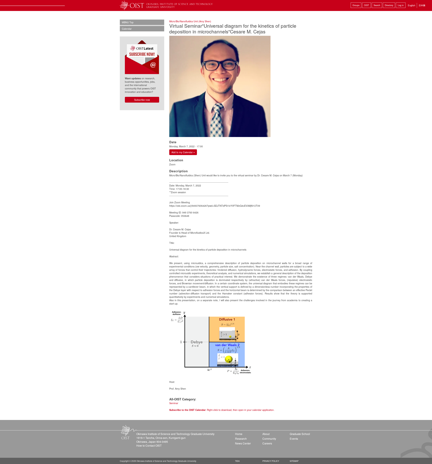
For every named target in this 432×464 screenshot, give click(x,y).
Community (269, 439)
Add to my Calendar (182, 152)
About (265, 434)
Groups (356, 5)
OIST (366, 5)
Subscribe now (142, 99)
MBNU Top (127, 22)
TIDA (237, 460)
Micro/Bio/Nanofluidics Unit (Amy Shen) (190, 21)
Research (241, 439)
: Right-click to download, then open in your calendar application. (221, 410)
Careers (267, 443)
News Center (243, 443)
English (411, 5)
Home (238, 434)
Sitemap (294, 460)
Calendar (127, 28)
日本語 (422, 5)
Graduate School (300, 434)
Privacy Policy (270, 460)
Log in (401, 5)
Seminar (173, 403)
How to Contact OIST (149, 445)
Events (294, 439)
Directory (389, 5)
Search (377, 5)
